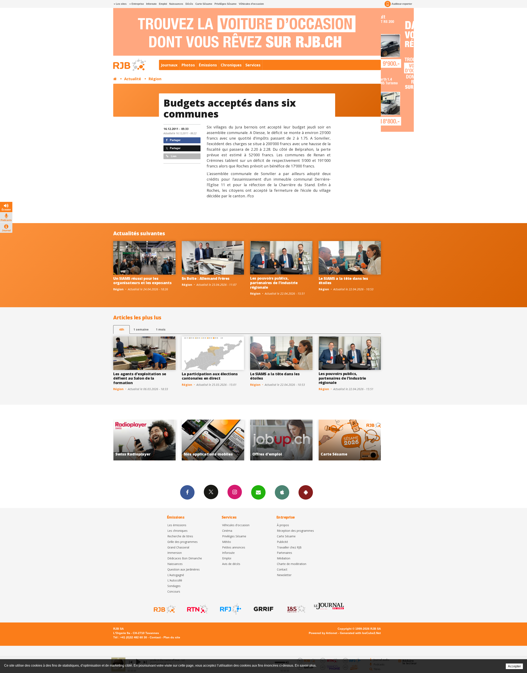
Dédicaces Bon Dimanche (184, 558)
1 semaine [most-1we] (141, 329)
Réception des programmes (295, 531)
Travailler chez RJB (289, 547)
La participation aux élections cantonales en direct (210, 376)
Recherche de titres (180, 536)
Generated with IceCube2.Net (360, 633)
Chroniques (231, 64)
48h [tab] (121, 329)
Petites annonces (233, 547)
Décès (189, 3)
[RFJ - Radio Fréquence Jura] (230, 609)
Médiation (283, 558)
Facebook (187, 492)
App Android (305, 492)
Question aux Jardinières (183, 569)
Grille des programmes (182, 542)
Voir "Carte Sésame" (281, 440)
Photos (188, 64)
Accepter (514, 666)
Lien (173, 156)
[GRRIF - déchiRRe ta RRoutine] (263, 609)
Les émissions (176, 525)
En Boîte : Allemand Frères (206, 278)
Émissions (208, 64)
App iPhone (282, 492)
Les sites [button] (121, 3)
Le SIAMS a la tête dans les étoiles (343, 280)
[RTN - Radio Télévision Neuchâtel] (197, 609)
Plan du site (171, 637)
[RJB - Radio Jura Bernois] (164, 609)
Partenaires (284, 553)
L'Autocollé (174, 580)
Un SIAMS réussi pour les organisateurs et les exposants (142, 280)
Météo (226, 542)
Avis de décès (231, 564)
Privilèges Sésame (226, 3)
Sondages (174, 586)
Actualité (132, 78)
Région (154, 78)
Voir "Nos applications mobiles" (144, 440)
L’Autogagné (175, 575)
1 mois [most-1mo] (161, 329)
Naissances (176, 3)
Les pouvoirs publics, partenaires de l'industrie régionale (274, 282)
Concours (173, 591)
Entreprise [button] (137, 3)
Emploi (163, 3)
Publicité (282, 542)
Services (252, 64)
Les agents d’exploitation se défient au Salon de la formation (139, 378)
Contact (282, 569)
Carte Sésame (203, 3)
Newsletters (258, 492)
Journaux (169, 64)
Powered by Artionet (323, 633)
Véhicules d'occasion (251, 3)
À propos (283, 525)
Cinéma (227, 531)
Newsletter (284, 575)
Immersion (174, 553)
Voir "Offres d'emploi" (213, 440)
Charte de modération (291, 564)
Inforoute (151, 3)
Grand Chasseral (178, 547)
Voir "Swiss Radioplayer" (350, 440)
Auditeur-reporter (402, 3)
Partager (175, 140)
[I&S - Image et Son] (296, 609)
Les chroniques (177, 531)
